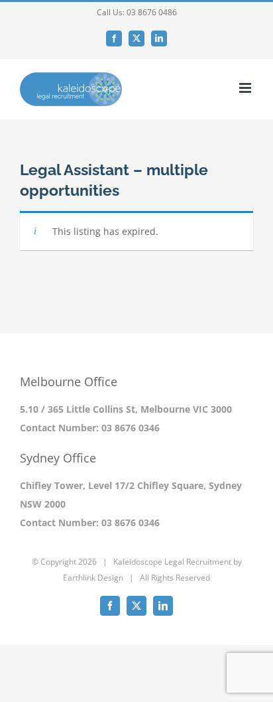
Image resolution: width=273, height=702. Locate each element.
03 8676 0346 (130, 427)
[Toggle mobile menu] (246, 88)
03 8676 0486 (152, 12)
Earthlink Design (93, 577)
